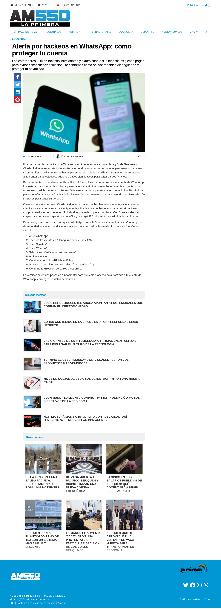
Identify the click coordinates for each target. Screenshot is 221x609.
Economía (126, 32)
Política (74, 32)
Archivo (62, 602)
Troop (207, 599)
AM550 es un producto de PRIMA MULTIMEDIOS (37, 595)
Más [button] (192, 32)
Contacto (22, 602)
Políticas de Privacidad (42, 602)
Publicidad (193, 5)
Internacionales (99, 32)
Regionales (53, 32)
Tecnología (33, 156)
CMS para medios (190, 599)
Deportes (147, 32)
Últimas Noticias (26, 32)
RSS (12, 602)
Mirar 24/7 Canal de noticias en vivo (30, 599)
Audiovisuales (172, 32)
